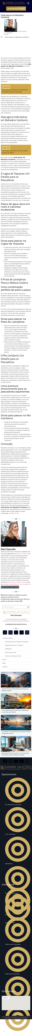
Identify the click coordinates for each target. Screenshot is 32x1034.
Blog (4, 663)
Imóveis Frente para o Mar (13, 656)
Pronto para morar (10, 652)
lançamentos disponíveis (16, 582)
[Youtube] (16, 632)
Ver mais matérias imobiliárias (10, 587)
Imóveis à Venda (7, 638)
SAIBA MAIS (14, 513)
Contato (5, 666)
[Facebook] (5, 632)
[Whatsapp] (27, 632)
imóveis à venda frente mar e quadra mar (17, 584)
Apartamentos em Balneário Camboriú (16, 641)
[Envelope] (21, 632)
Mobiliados (8, 649)
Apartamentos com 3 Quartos (14, 645)
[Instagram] (10, 632)
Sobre (4, 659)
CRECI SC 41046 (21, 553)
